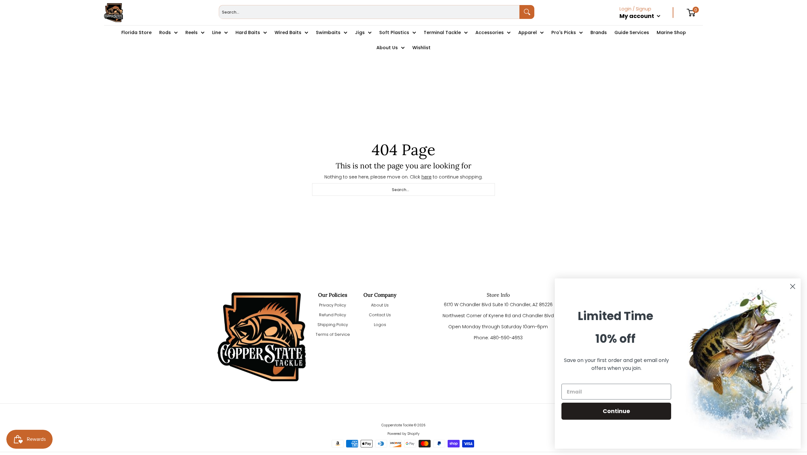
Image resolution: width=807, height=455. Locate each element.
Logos (380, 324)
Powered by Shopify (403, 433)
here (426, 177)
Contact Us (380, 315)
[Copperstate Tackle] (113, 12)
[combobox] (369, 12)
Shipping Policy (332, 324)
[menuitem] (646, 22)
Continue (616, 411)
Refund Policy (332, 315)
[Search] (527, 12)
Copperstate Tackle (397, 425)
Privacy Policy (332, 305)
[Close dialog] (792, 286)
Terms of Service (333, 334)
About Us (380, 305)
